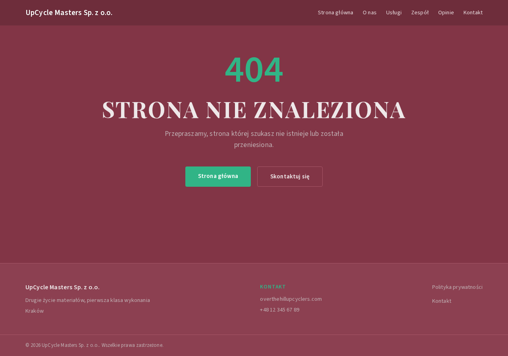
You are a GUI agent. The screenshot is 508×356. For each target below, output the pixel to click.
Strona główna (335, 12)
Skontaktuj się (290, 176)
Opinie (446, 12)
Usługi (394, 12)
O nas (370, 12)
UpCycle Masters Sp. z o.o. (68, 12)
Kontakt (473, 12)
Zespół (420, 12)
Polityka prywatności (457, 287)
